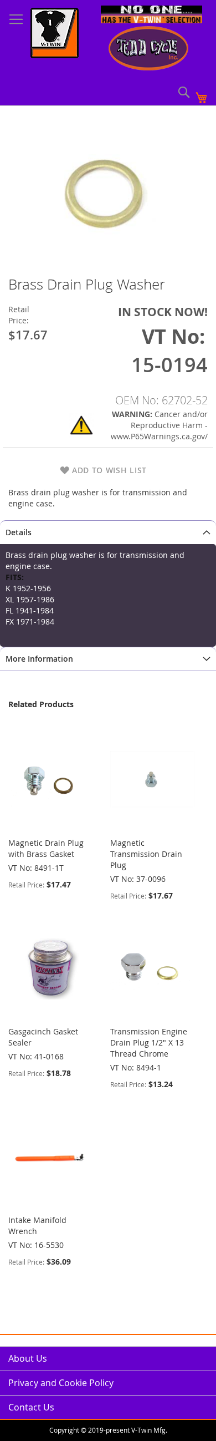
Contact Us (31, 1407)
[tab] (108, 532)
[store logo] (54, 34)
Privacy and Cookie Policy (61, 1383)
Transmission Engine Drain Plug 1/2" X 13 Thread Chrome (148, 1042)
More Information (39, 658)
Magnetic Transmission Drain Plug (146, 854)
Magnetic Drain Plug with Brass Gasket (46, 848)
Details (19, 532)
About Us (27, 1358)
